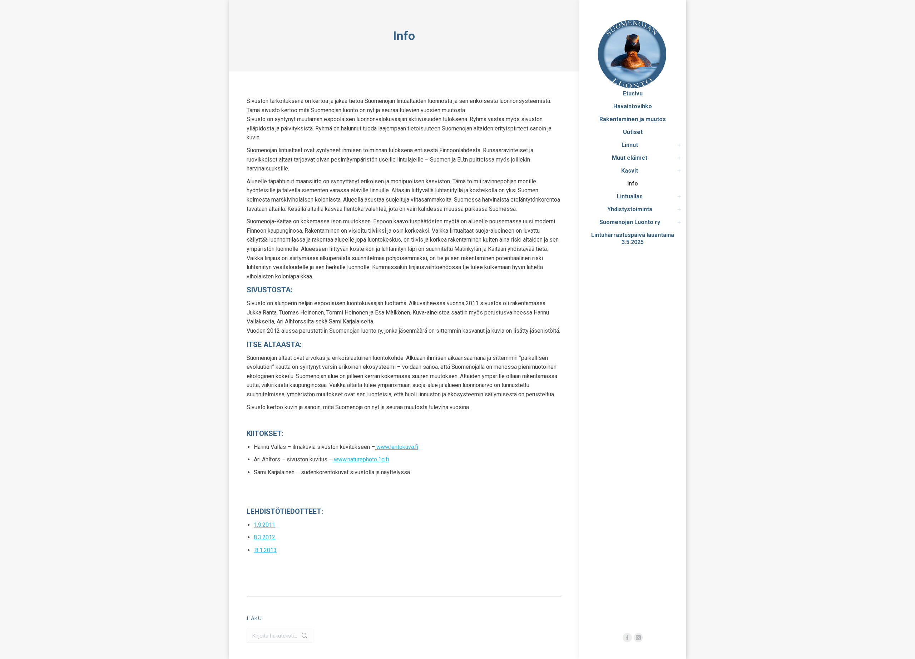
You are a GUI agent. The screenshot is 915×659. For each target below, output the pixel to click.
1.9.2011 (264, 524)
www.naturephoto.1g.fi (360, 459)
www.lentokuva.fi (396, 447)
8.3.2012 (264, 537)
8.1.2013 (265, 550)
